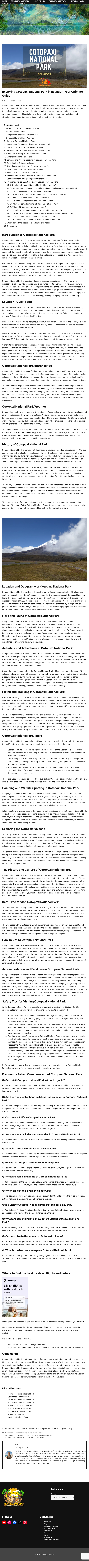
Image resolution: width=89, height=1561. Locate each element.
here (81, 1347)
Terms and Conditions (51, 1539)
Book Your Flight (49, 1528)
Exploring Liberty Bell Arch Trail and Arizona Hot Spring (24, 1437)
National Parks (77, 1)
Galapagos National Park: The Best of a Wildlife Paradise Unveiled (28, 1435)
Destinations (39, 1)
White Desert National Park (19, 1411)
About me (47, 1521)
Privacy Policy (48, 1537)
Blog (22, 3)
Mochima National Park (18, 1417)
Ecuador (48, 310)
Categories (55, 1494)
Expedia (11, 1344)
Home (4, 1)
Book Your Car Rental (51, 1526)
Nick (16, 1445)
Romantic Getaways (57, 1)
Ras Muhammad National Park (21, 1402)
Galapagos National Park (19, 1397)
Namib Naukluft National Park (21, 1405)
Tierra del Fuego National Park (21, 1394)
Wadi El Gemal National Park (20, 1408)
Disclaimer (47, 1533)
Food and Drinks (9, 3)
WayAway (12, 1347)
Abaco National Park (17, 1414)
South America (38, 1433)
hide (16, 125)
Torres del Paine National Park (21, 1400)
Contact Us (48, 1530)
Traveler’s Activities (20, 1)
